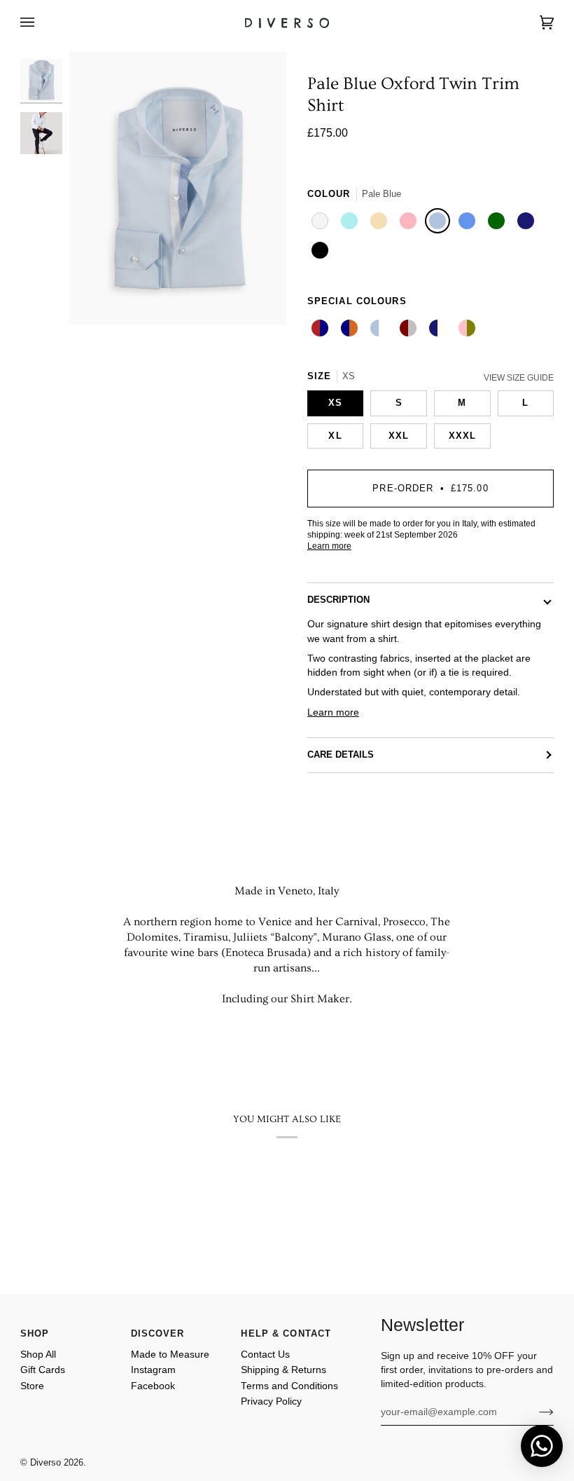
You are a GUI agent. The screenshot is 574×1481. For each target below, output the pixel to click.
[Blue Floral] (439, 330)
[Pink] (410, 223)
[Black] (322, 252)
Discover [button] (158, 1334)
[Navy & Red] (322, 330)
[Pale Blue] (439, 223)
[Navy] (527, 223)
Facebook (153, 1386)
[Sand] (381, 223)
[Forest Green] (498, 223)
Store (32, 1386)
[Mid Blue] (469, 223)
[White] (322, 223)
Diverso (45, 1463)
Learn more (329, 546)
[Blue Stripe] (381, 330)
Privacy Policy (271, 1401)
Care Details (340, 755)
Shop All (38, 1354)
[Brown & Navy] (351, 330)
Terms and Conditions (289, 1386)
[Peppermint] (351, 223)
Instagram (153, 1370)
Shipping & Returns (283, 1370)
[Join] (535, 1412)
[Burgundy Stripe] (410, 330)
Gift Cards (42, 1370)
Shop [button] (35, 1334)
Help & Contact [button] (286, 1334)
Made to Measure (170, 1354)
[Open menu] (41, 23)
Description (338, 600)
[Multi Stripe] (469, 330)
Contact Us (265, 1354)
